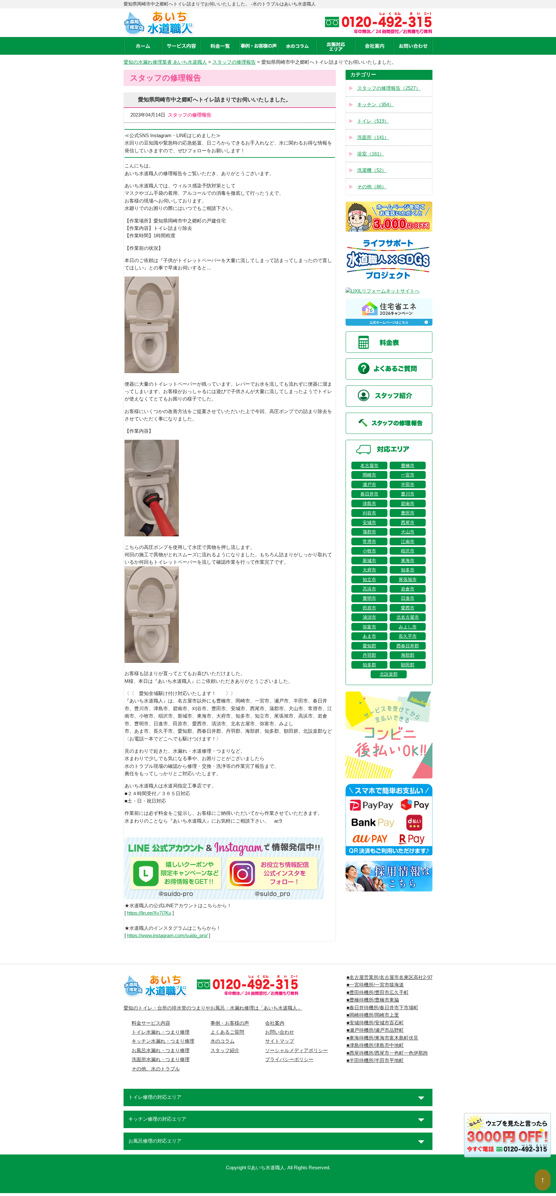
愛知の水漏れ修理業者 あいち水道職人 (165, 62)
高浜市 (369, 588)
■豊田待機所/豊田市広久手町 (378, 992)
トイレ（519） (373, 121)
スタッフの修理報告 (234, 62)
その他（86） (371, 186)
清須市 (369, 617)
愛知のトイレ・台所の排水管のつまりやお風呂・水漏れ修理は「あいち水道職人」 (213, 1008)
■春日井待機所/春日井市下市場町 (382, 1007)
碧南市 (407, 503)
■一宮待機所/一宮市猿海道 (375, 984)
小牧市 (369, 550)
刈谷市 (369, 512)
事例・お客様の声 (229, 1023)
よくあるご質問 (227, 1032)
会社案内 (274, 1023)
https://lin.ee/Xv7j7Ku (149, 913)
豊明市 (369, 598)
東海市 (407, 560)
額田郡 (407, 664)
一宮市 (407, 474)
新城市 (369, 560)
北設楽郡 (389, 674)
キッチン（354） (375, 104)
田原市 (369, 607)
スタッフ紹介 (224, 1050)
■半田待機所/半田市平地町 (375, 1060)
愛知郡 (369, 645)
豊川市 (407, 493)
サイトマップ (279, 1041)
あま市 (369, 636)
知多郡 (369, 664)
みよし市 (408, 626)
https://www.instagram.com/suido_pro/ (167, 935)
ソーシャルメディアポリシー (296, 1050)
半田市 (407, 484)
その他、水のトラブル (156, 1068)
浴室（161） (370, 153)
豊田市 (407, 512)
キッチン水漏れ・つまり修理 (163, 1041)
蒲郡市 (369, 531)
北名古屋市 (407, 617)
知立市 (369, 579)
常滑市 (369, 541)
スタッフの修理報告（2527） (389, 88)
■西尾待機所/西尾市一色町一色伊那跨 (387, 1053)
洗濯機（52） (371, 170)
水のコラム (222, 1041)
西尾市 (407, 522)
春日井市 (369, 493)
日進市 (407, 598)
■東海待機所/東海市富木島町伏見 (382, 1038)
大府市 (369, 569)
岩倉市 (407, 588)
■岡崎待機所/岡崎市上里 (373, 1015)
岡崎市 (369, 474)
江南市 (407, 541)
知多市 (407, 569)
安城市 (369, 522)
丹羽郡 (369, 655)
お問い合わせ (279, 1032)
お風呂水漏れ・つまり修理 (161, 1050)
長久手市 (408, 636)
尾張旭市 (408, 579)
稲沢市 (407, 550)
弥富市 (369, 626)
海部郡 (407, 655)
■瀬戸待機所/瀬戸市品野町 (375, 1030)
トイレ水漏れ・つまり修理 (161, 1032)
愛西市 (407, 607)
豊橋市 (407, 465)
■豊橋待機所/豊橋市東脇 (373, 1000)
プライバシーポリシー (289, 1059)
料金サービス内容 (151, 1023)
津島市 (369, 503)
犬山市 (407, 531)
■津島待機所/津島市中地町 (375, 1045)
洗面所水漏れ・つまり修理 (161, 1059)
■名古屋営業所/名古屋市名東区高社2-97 (389, 977)
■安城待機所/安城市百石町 (375, 1022)
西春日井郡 (407, 645)
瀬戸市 (369, 484)
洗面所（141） (373, 137)
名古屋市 (369, 465)
